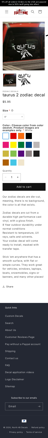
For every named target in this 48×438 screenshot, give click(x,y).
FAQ (7, 365)
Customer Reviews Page (19, 337)
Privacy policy (16, 432)
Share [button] (9, 286)
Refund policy (38, 427)
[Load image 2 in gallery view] (24, 80)
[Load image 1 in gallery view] (9, 80)
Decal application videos (19, 372)
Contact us (11, 358)
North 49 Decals (20, 427)
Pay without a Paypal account (23, 344)
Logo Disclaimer (14, 379)
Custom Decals (14, 315)
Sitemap (10, 386)
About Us (10, 330)
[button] (6, 11)
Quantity (7, 171)
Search (9, 323)
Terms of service (34, 432)
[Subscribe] (39, 406)
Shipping (10, 351)
